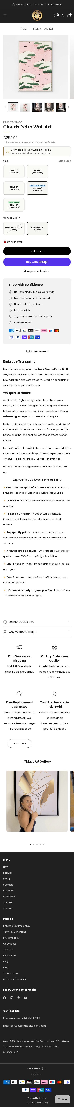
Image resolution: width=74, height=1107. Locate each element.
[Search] (62, 16)
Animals (8, 902)
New (5, 867)
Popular (7, 873)
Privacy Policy (11, 938)
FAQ (5, 961)
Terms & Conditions (14, 932)
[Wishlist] (55, 16)
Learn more (19, 743)
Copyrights (9, 943)
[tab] (30, 844)
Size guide (65, 160)
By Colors (8, 890)
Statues (7, 908)
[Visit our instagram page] (11, 997)
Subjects (8, 884)
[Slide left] (6, 107)
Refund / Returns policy (16, 926)
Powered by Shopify (37, 1098)
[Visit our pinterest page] (18, 997)
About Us (8, 949)
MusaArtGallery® (12, 121)
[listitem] (37, 4)
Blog (5, 967)
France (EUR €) (35, 1068)
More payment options (37, 271)
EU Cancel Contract (14, 979)
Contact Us (9, 955)
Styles (6, 878)
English (35, 1074)
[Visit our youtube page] (25, 997)
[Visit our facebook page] (4, 997)
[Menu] (5, 16)
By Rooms (9, 896)
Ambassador (11, 973)
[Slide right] (68, 107)
